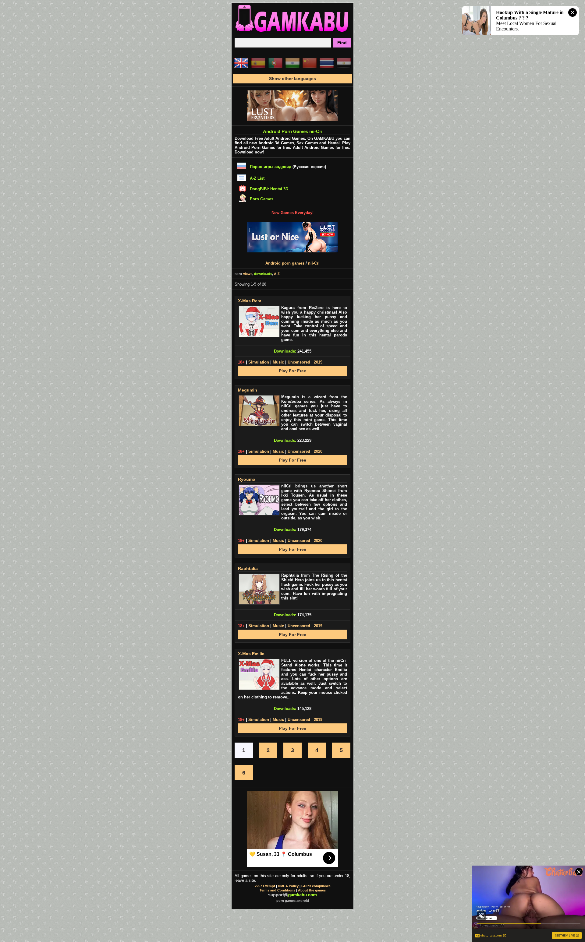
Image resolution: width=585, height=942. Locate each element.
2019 (318, 362)
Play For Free (292, 370)
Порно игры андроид (270, 166)
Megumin (247, 390)
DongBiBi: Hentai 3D (269, 189)
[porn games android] (292, 32)
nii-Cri (314, 263)
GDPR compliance (316, 886)
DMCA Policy (288, 886)
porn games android (292, 900)
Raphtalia (248, 568)
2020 (318, 451)
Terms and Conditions (277, 890)
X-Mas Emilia (251, 653)
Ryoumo (246, 479)
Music (278, 362)
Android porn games (284, 263)
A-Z (277, 274)
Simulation (258, 362)
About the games (312, 890)
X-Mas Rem (249, 300)
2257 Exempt (265, 886)
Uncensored (299, 362)
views (247, 274)
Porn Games (261, 199)
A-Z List (257, 178)
